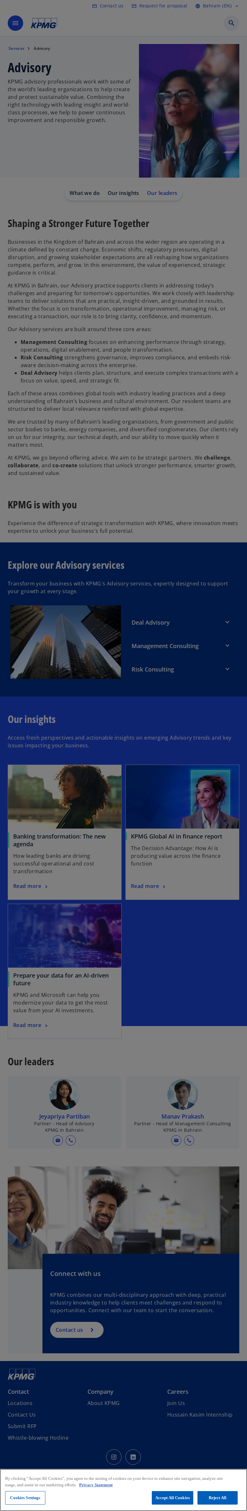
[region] (123, 1490)
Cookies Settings (25, 1497)
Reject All (217, 1497)
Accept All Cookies (172, 1497)
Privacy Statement (96, 1484)
